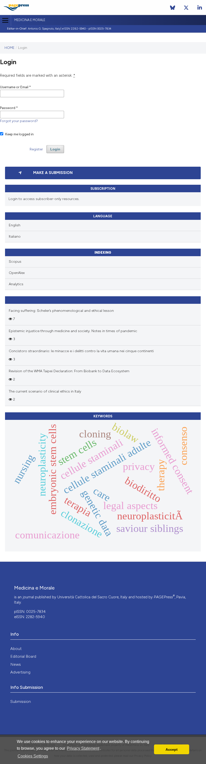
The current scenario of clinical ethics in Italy (45, 391)
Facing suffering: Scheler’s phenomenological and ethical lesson (61, 311)
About (16, 648)
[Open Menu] (5, 20)
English (14, 225)
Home (10, 48)
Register (36, 149)
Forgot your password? (19, 121)
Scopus (15, 261)
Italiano (15, 236)
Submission (20, 701)
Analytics (16, 284)
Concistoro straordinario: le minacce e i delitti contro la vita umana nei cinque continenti (81, 351)
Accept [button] (172, 749)
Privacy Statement (83, 748)
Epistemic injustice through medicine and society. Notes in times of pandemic (73, 331)
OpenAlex (17, 273)
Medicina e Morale (29, 20)
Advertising (20, 672)
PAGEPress (164, 597)
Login (55, 149)
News (15, 664)
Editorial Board (23, 656)
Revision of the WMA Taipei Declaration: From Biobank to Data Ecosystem (69, 371)
